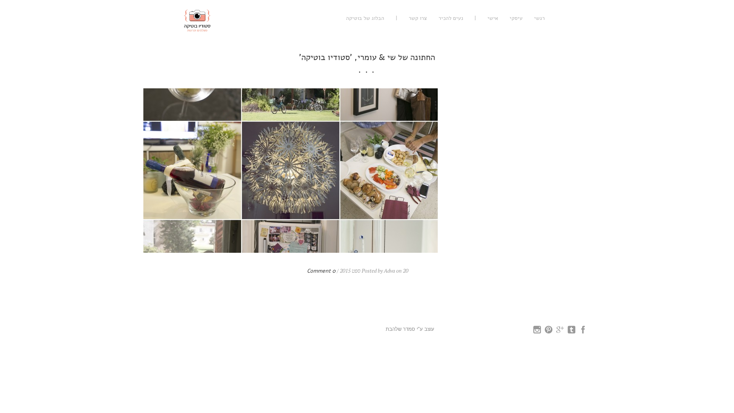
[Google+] (560, 331)
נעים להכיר (450, 18)
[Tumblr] (571, 331)
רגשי (539, 18)
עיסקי (516, 18)
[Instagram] (537, 331)
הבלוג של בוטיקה (365, 18)
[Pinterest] (548, 331)
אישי (492, 18)
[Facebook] (583, 331)
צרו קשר (418, 18)
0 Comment (321, 271)
